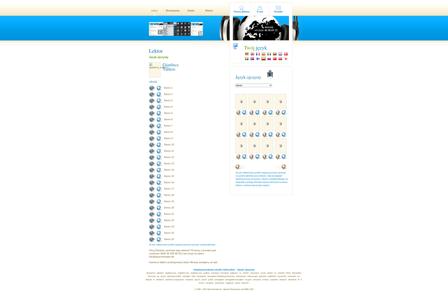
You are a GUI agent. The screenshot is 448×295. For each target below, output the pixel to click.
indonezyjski (252, 276)
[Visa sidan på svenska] (247, 59)
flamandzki (296, 273)
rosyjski (248, 280)
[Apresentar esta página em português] (275, 55)
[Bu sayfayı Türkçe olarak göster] (275, 59)
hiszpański (201, 276)
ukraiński (210, 283)
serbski (265, 280)
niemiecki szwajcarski (174, 280)
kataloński (272, 276)
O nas (260, 11)
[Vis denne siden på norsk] (252, 59)
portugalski (219, 280)
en (275, 273)
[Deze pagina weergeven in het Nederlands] (280, 55)
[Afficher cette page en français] (258, 55)
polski (210, 280)
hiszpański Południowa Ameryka (221, 276)
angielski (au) (170, 273)
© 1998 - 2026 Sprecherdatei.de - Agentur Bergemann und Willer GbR (224, 289)
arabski (206, 273)
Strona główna (241, 11)
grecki (163, 276)
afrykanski (150, 273)
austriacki (215, 273)
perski (204, 280)
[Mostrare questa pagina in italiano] (269, 55)
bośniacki (225, 273)
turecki (201, 283)
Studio (190, 10)
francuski (152, 276)
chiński (246, 273)
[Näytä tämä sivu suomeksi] (258, 59)
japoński (262, 276)
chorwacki (254, 273)
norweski (189, 280)
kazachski (282, 276)
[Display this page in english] (252, 55)
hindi (193, 276)
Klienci (209, 10)
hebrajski (186, 276)
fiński (288, 273)
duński (270, 273)
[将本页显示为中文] (280, 59)
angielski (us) (196, 273)
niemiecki (160, 280)
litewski (149, 280)
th (298, 280)
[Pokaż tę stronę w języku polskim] (263, 59)
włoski (237, 283)
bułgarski (234, 273)
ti (301, 280)
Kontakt (278, 11)
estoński (281, 273)
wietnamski (219, 283)
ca (240, 273)
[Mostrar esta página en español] (263, 55)
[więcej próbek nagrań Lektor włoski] (238, 114)
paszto (197, 280)
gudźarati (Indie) (174, 276)
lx (154, 280)
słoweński (292, 280)
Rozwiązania (173, 10)
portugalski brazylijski (234, 280)
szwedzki (274, 280)
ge (158, 276)
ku (299, 276)
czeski (263, 273)
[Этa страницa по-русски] (269, 59)
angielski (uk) (183, 273)
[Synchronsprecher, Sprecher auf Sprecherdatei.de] (247, 55)
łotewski (245, 283)
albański (160, 273)
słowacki (283, 280)
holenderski (241, 276)
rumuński (257, 280)
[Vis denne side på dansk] (286, 55)
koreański (292, 276)
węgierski (230, 283)
